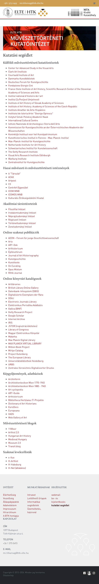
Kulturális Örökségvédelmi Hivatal (26, 197)
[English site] (94, 3)
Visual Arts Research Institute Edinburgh (29, 155)
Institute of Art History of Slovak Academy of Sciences (36, 102)
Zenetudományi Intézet (20, 226)
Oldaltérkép (8, 575)
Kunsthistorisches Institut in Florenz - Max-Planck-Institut (38, 137)
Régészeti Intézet (17, 219)
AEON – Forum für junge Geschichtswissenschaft (33, 237)
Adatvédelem (10, 505)
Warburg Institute (17, 158)
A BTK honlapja (11, 515)
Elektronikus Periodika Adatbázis (25, 305)
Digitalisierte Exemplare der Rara (25, 294)
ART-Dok (13, 244)
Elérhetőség (9, 494)
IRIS (10, 322)
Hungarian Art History (19, 435)
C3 (9, 183)
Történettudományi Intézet (22, 223)
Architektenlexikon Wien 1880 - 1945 (27, 386)
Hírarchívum (9, 512)
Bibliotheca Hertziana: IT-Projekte (26, 399)
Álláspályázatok (11, 501)
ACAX (11, 176)
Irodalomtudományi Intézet (22, 212)
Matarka (12, 336)
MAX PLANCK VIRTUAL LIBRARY (24, 343)
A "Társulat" (14, 173)
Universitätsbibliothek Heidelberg (25, 360)
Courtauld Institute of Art (21, 74)
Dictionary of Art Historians (22, 403)
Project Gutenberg (17, 353)
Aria (10, 241)
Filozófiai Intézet (16, 209)
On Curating (14, 265)
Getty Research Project (20, 312)
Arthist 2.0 (13, 432)
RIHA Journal (15, 272)
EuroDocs (13, 406)
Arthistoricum (15, 248)
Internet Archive (16, 319)
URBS (11, 364)
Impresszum (9, 508)
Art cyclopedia (15, 389)
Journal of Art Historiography (23, 255)
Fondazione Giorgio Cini (20, 85)
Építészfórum (15, 251)
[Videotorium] (75, 3)
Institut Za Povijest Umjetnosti (23, 99)
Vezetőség (8, 498)
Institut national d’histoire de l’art (25, 95)
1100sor (12, 428)
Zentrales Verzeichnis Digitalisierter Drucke (31, 367)
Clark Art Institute (17, 71)
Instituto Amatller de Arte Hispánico (26, 109)
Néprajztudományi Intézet (21, 216)
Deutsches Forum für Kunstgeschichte (28, 81)
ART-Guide (14, 392)
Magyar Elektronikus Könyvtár (23, 332)
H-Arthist (13, 460)
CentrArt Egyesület (18, 187)
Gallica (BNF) (15, 308)
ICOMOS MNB (15, 194)
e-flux (11, 457)
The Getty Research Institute (23, 151)
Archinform (14, 379)
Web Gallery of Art (17, 417)
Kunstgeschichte (17, 258)
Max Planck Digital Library (21, 339)
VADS (11, 413)
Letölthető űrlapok (37, 498)
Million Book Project (18, 346)
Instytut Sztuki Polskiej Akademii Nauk (28, 116)
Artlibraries (14, 284)
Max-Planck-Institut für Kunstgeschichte (29, 141)
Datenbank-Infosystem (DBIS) (23, 291)
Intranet (31, 494)
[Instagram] (83, 3)
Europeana (13, 410)
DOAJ (11, 298)
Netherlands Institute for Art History (27, 144)
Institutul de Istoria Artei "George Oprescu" (30, 113)
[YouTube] (79, 3)
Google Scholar (16, 315)
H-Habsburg (14, 464)
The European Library (19, 357)
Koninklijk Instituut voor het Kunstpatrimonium (32, 134)
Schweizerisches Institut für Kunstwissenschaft (32, 148)
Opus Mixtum (15, 269)
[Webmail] (90, 3)
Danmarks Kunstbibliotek (21, 78)
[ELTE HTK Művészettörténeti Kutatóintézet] (25, 12)
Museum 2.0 (14, 442)
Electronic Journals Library (22, 301)
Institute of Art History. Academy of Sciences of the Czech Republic (42, 106)
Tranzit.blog (14, 446)
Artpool (12, 180)
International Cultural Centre (23, 120)
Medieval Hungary (17, 439)
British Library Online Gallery (23, 287)
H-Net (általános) (17, 467)
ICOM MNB (13, 190)
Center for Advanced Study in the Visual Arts (31, 67)
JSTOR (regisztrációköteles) (22, 325)
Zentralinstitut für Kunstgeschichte (26, 162)
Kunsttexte (14, 262)
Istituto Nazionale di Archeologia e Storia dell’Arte (34, 123)
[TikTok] (86, 3)
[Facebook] (71, 3)
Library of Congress (18, 329)
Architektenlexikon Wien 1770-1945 (26, 382)
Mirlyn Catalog (15, 350)
